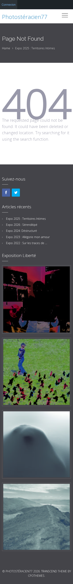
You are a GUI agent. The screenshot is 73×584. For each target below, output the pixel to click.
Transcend (49, 571)
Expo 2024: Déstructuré (21, 231)
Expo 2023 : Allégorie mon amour (28, 237)
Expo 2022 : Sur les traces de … (26, 243)
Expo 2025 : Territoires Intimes (26, 219)
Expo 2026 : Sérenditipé (21, 225)
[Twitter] (16, 193)
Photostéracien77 (24, 17)
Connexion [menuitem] (9, 4)
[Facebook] (6, 193)
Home (6, 48)
